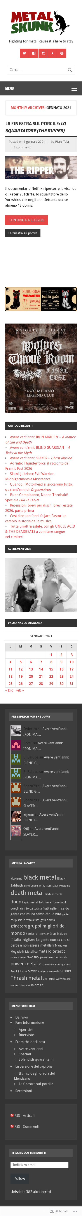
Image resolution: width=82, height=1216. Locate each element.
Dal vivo (21, 1017)
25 (10, 684)
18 (10, 676)
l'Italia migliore (22, 939)
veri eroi (49, 979)
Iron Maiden (58, 933)
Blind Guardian (33, 885)
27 (31, 684)
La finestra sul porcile (22, 233)
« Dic (9, 690)
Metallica (31, 951)
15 (51, 669)
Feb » (20, 690)
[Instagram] (43, 53)
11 (10, 669)
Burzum (47, 885)
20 (31, 676)
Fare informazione (29, 1023)
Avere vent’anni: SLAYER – (41, 458)
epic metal (31, 902)
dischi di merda (54, 894)
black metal (39, 877)
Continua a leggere (27, 220)
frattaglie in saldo (56, 908)
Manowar (61, 945)
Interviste (26, 1035)
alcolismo (16, 878)
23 (61, 676)
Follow (19, 1178)
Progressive (46, 964)
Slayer (32, 971)
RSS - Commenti (26, 1126)
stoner (66, 971)
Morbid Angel (18, 957)
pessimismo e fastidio (54, 957)
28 (41, 684)
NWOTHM (33, 957)
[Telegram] (52, 53)
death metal (27, 892)
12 (21, 669)
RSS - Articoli (24, 1116)
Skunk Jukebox (18, 971)
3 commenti (22, 147)
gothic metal (48, 920)
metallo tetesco (52, 951)
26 (21, 684)
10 (71, 662)
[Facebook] (33, 53)
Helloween (43, 934)
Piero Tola (62, 141)
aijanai (28, 814)
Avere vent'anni (31, 1049)
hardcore (31, 933)
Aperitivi (26, 1030)
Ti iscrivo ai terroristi (28, 1152)
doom (16, 902)
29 (51, 684)
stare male (52, 971)
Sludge (41, 971)
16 (61, 669)
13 (31, 669)
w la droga (35, 985)
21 (41, 676)
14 (41, 669)
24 (71, 676)
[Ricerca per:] (41, 70)
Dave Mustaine (61, 885)
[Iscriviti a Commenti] (12, 1126)
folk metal (45, 902)
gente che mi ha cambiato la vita (35, 914)
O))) (26, 829)
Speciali (25, 1054)
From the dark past (30, 1042)
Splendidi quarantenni (36, 1059)
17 (71, 669)
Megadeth (17, 951)
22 (51, 676)
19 (21, 676)
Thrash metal (26, 978)
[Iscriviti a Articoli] (12, 1116)
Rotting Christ (63, 964)
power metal (24, 963)
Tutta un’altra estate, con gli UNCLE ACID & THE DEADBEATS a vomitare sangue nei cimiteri (40, 531)
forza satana (34, 908)
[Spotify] (61, 53)
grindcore (18, 926)
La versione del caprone (33, 1066)
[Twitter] (24, 53)
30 (61, 684)
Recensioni (23, 1091)
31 (71, 684)
